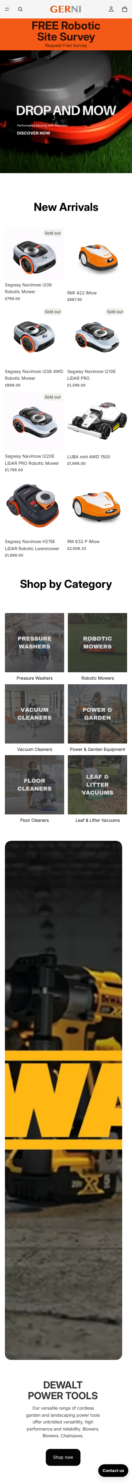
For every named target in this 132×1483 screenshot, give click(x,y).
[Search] (20, 9)
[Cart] (124, 9)
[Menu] (7, 9)
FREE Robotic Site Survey (66, 31)
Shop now (63, 1457)
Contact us (113, 1470)
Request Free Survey (66, 45)
